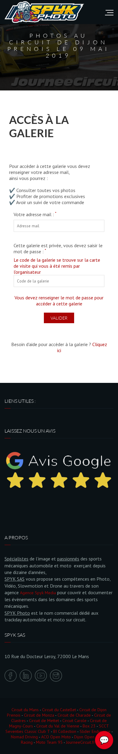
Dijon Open (84, 737)
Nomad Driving (24, 737)
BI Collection (64, 731)
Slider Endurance (95, 731)
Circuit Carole (74, 720)
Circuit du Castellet (59, 709)
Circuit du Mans (25, 709)
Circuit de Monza (39, 715)
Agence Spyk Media (38, 592)
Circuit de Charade (74, 715)
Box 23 (89, 726)
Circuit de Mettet (44, 720)
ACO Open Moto (56, 737)
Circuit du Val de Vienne (57, 726)
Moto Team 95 (49, 742)
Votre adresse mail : (35, 214)
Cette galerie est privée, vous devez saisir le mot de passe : (58, 248)
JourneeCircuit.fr (80, 742)
